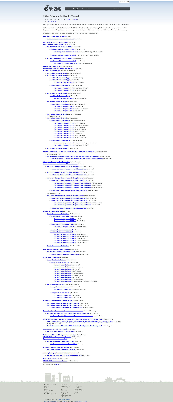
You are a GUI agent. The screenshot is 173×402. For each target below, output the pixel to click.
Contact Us (47, 392)
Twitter (76, 394)
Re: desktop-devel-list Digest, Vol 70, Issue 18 (60, 68)
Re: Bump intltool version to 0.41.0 (59, 46)
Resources (64, 384)
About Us (46, 386)
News (76, 384)
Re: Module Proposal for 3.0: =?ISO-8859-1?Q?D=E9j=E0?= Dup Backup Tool (74, 326)
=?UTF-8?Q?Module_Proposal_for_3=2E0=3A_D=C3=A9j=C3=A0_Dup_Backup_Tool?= (73, 319)
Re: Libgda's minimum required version (61, 349)
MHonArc (58, 364)
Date (69, 19)
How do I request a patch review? (55, 36)
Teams (45, 389)
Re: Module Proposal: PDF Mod (58, 214)
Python (80, 401)
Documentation (65, 387)
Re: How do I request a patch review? (60, 39)
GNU (86, 401)
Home (68, 8)
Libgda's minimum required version (56, 347)
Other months (51, 21)
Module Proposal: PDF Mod (53, 211)
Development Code (66, 395)
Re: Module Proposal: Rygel (57, 73)
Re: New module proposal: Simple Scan (61, 251)
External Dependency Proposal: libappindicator (60, 164)
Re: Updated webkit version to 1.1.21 (60, 341)
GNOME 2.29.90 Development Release (57, 337)
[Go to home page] (55, 11)
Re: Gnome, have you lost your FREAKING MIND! (64, 355)
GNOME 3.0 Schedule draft (52, 66)
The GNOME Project (50, 384)
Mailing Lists (76, 8)
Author (75, 19)
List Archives (86, 8)
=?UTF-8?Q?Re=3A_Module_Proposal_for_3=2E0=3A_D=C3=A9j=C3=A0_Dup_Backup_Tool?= (80, 321)
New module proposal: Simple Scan (56, 249)
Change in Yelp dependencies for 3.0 (56, 162)
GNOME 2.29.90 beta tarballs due (55, 361)
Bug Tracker (64, 394)
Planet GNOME (78, 389)
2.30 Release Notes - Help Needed (55, 42)
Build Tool (63, 397)
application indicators (51, 257)
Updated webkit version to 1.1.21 (55, 339)
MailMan (76, 401)
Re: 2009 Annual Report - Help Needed (61, 331)
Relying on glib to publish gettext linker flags (59, 335)
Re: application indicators (56, 260)
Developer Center (65, 386)
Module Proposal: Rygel (51, 70)
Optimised (46, 401)
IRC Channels (64, 392)
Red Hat (65, 401)
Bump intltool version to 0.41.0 (54, 44)
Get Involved (47, 387)
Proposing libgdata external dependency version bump (63, 311)
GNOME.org (125, 1)
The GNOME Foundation (50, 394)
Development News (80, 390)
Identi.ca (77, 392)
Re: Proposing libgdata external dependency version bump (68, 313)
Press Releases (78, 386)
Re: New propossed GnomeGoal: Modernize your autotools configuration (69, 151)
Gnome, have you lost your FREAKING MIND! (59, 353)
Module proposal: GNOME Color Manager (57, 300)
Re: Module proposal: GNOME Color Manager (63, 303)
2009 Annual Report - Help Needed (55, 329)
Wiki (62, 389)
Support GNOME (48, 390)
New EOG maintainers (51, 358)
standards (53, 401)
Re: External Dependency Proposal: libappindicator (65, 166)
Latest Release (78, 387)
